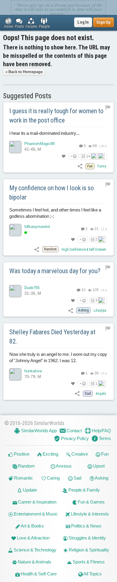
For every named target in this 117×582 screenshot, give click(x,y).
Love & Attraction (33, 537)
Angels (101, 393)
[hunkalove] (15, 374)
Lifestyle (100, 311)
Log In (83, 22)
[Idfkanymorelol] (15, 230)
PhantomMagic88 (39, 143)
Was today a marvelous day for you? (54, 271)
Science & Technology (34, 549)
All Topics (92, 573)
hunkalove (33, 371)
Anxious (63, 465)
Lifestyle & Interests (89, 513)
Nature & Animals (34, 561)
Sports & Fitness (88, 561)
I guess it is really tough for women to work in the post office (56, 115)
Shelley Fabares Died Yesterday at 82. (52, 336)
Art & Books (32, 525)
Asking (101, 477)
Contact (74, 430)
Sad (77, 477)
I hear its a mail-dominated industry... (44, 133)
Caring (53, 477)
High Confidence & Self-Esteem (84, 249)
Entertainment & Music (35, 513)
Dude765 (32, 287)
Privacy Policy (74, 438)
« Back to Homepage (24, 71)
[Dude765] (15, 291)
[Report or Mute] (107, 107)
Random (26, 465)
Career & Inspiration (36, 501)
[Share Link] (79, 165)
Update (29, 489)
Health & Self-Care (38, 573)
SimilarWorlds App (38, 430)
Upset (98, 465)
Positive (21, 453)
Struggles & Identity (87, 537)
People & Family (84, 489)
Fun (104, 453)
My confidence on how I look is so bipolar (51, 192)
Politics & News (85, 525)
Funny (102, 166)
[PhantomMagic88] (15, 147)
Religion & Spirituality (88, 549)
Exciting (50, 453)
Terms (104, 438)
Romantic (23, 477)
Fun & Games (91, 501)
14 (88, 156)
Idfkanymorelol (37, 226)
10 (83, 290)
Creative (79, 453)
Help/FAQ (101, 430)
